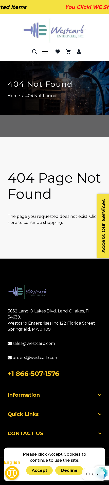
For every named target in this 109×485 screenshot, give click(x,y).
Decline (69, 470)
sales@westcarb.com (33, 343)
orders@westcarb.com (35, 357)
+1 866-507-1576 (33, 374)
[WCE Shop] (54, 31)
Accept (39, 470)
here (12, 222)
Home (14, 95)
